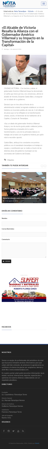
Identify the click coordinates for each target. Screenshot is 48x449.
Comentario (6, 239)
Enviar (7, 261)
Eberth (37, 443)
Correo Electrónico (8, 229)
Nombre (4, 218)
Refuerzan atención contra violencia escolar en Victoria (21, 198)
